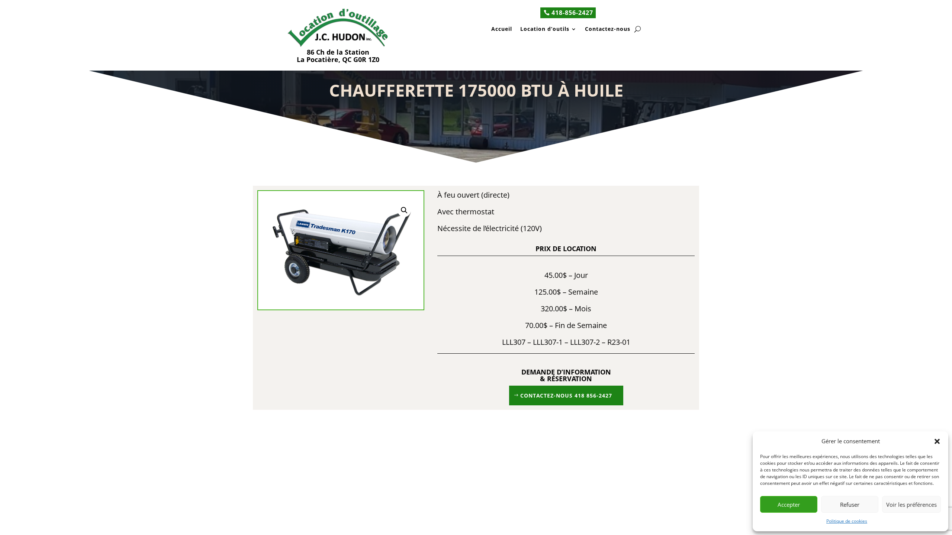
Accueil (501, 29)
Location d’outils (544, 29)
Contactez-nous (607, 29)
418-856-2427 (572, 13)
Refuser (849, 504)
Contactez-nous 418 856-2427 (566, 395)
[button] (937, 441)
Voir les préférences (911, 504)
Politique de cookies (846, 521)
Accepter (789, 504)
